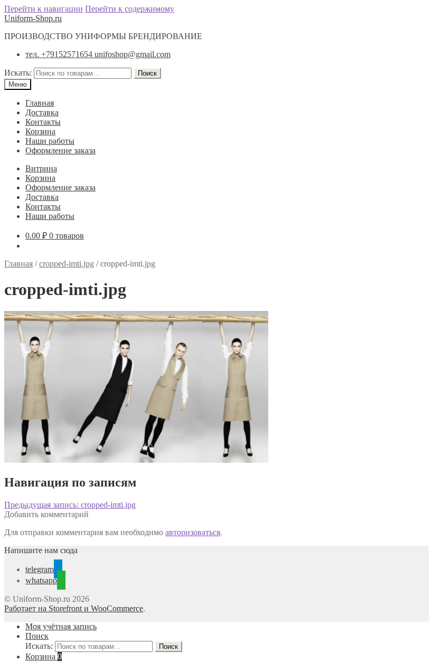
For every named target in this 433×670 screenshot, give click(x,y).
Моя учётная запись (61, 626)
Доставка (42, 112)
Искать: (18, 72)
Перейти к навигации (43, 8)
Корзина (40, 131)
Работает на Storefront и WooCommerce (73, 608)
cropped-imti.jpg (66, 263)
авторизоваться (192, 532)
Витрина (41, 168)
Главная (39, 102)
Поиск (147, 73)
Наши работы (49, 140)
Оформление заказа (60, 150)
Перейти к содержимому (129, 8)
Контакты (43, 121)
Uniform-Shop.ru (33, 18)
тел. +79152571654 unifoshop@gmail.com (98, 54)
